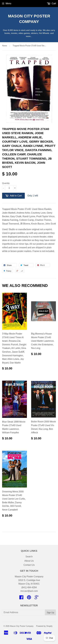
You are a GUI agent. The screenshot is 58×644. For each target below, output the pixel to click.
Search (29, 556)
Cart (53, 3)
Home (4, 46)
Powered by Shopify (44, 626)
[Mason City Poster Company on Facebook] (21, 598)
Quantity (6, 183)
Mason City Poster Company (29, 19)
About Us (29, 561)
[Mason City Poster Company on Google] (36, 598)
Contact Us (29, 565)
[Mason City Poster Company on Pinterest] (29, 598)
